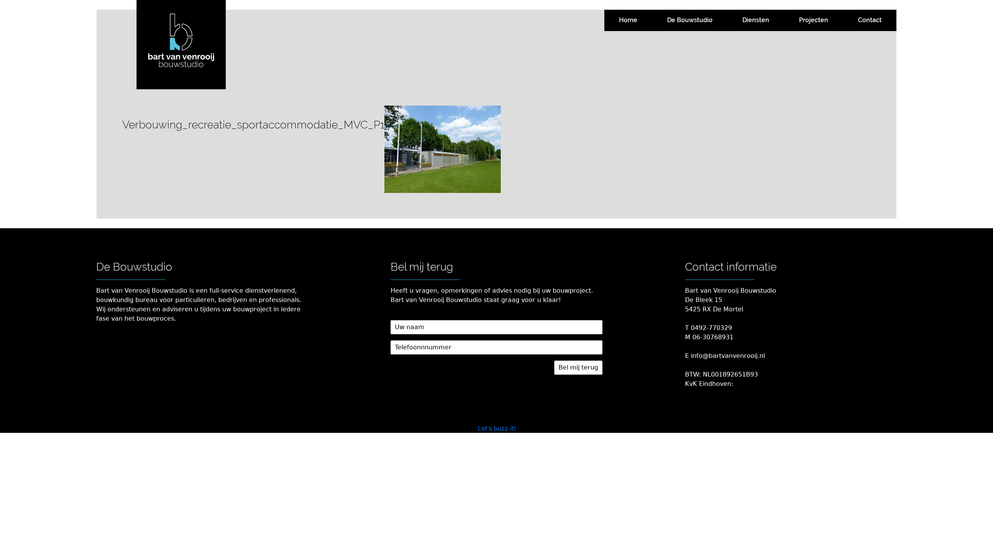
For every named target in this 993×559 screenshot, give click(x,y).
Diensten (755, 20)
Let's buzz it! (497, 428)
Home (628, 20)
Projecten (813, 20)
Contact (870, 20)
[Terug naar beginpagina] (181, 44)
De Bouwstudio (690, 20)
